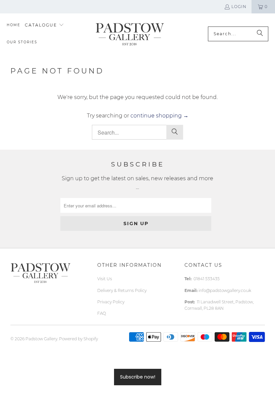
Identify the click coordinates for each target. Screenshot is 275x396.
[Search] (260, 34)
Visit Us (104, 278)
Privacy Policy (110, 301)
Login (238, 6)
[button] (44, 25)
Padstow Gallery (41, 338)
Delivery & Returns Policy (122, 290)
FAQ (101, 313)
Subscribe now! (137, 377)
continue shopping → (159, 115)
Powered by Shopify (78, 338)
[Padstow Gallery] (129, 33)
